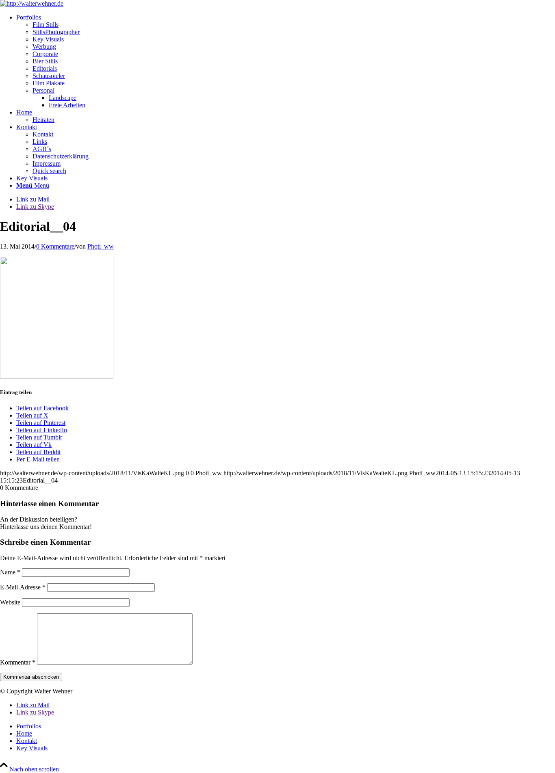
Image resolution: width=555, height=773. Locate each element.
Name (10, 572)
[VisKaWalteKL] (31, 3)
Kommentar (17, 662)
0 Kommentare (55, 246)
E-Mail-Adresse (23, 587)
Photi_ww (100, 246)
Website (10, 602)
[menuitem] (285, 61)
